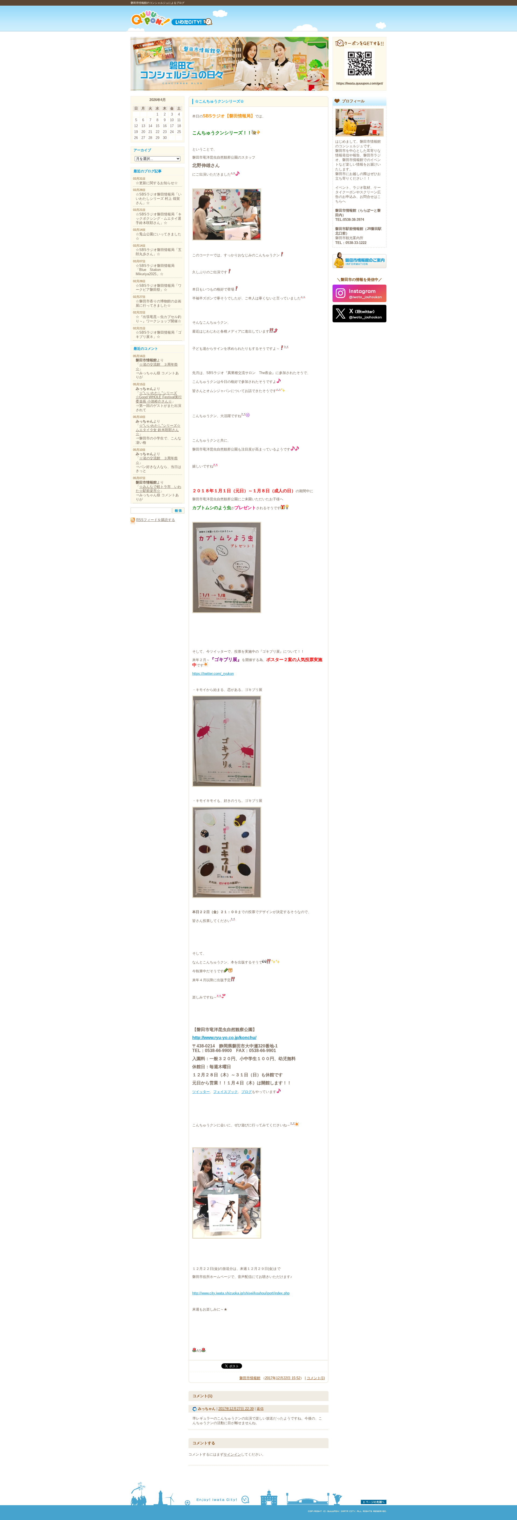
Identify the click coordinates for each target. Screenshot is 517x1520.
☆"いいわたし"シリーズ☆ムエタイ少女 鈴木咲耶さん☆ (158, 430)
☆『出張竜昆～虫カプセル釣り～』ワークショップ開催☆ (158, 319)
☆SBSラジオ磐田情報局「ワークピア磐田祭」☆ (158, 288)
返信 (260, 1409)
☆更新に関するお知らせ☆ (157, 183)
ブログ (246, 1092)
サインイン (232, 1454)
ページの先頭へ (373, 1502)
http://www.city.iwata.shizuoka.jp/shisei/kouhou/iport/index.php (240, 1293)
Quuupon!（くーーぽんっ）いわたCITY (178, 18)
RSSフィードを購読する (155, 520)
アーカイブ (142, 150)
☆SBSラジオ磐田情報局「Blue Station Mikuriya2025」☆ (155, 270)
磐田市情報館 (249, 1378)
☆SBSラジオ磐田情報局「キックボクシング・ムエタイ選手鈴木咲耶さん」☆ (158, 218)
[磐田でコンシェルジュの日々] (230, 90)
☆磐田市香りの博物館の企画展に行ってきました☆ (158, 303)
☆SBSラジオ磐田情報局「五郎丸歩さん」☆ (158, 252)
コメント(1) (316, 1378)
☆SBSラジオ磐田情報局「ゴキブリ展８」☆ (158, 334)
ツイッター (201, 1092)
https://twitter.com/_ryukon (213, 674)
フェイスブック (225, 1092)
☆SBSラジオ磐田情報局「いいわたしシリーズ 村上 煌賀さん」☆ (158, 198)
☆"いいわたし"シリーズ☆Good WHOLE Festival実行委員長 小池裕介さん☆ (159, 397)
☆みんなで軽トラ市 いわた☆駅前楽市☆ (158, 489)
